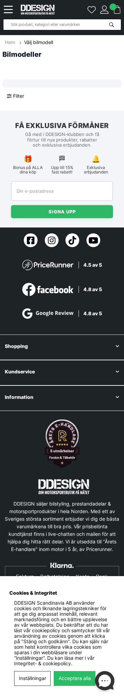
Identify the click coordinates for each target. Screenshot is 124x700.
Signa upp (62, 211)
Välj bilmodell (38, 42)
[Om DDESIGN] (62, 444)
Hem (11, 42)
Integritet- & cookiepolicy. (43, 663)
